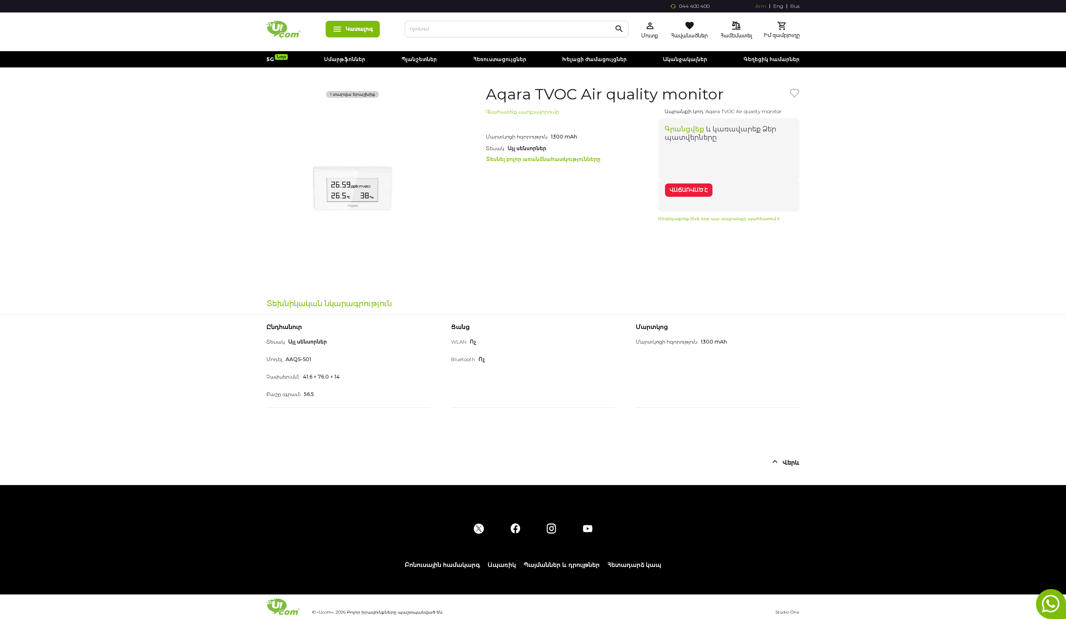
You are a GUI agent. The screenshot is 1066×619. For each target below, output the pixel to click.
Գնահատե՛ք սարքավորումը (522, 112)
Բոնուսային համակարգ (442, 565)
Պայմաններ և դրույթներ (561, 565)
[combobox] (517, 29)
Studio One (787, 612)
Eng (778, 6)
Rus (795, 6)
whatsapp (1051, 604)
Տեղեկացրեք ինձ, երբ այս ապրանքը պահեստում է (719, 218)
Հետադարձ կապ (634, 565)
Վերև (791, 462)
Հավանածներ (689, 35)
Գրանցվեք (684, 129)
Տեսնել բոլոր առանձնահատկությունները (543, 159)
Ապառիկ (502, 565)
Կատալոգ (359, 29)
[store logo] (283, 29)
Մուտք (649, 35)
